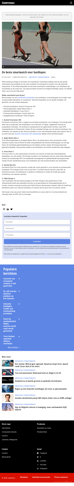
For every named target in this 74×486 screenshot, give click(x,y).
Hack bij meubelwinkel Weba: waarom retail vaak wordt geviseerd (9, 325)
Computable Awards (9, 432)
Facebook (43, 453)
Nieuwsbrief (6, 457)
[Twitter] (11, 209)
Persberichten (42, 432)
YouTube (43, 465)
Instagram (43, 468)
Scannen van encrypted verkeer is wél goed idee (9, 282)
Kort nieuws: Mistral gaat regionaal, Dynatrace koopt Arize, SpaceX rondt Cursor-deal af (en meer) (41, 365)
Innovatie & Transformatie (39, 77)
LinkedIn (43, 461)
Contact (5, 453)
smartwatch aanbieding (26, 98)
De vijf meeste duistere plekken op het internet (9, 295)
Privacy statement (61, 477)
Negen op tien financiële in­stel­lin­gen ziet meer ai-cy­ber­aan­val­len (41, 389)
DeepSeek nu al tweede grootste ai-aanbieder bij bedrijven (38, 381)
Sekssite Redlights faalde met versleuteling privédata (9, 309)
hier (46, 254)
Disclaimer (24, 477)
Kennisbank (6, 428)
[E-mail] (4, 209)
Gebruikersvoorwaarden (41, 477)
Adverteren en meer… (44, 428)
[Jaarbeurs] (62, 483)
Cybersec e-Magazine (9, 440)
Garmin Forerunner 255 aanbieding (28, 134)
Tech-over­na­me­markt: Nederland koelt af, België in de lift (38, 373)
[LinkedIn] (8, 209)
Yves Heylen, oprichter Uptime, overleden (9, 340)
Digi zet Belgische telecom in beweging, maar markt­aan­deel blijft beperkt (41, 408)
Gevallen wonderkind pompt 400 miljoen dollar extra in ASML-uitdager (43, 398)
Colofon (5, 436)
